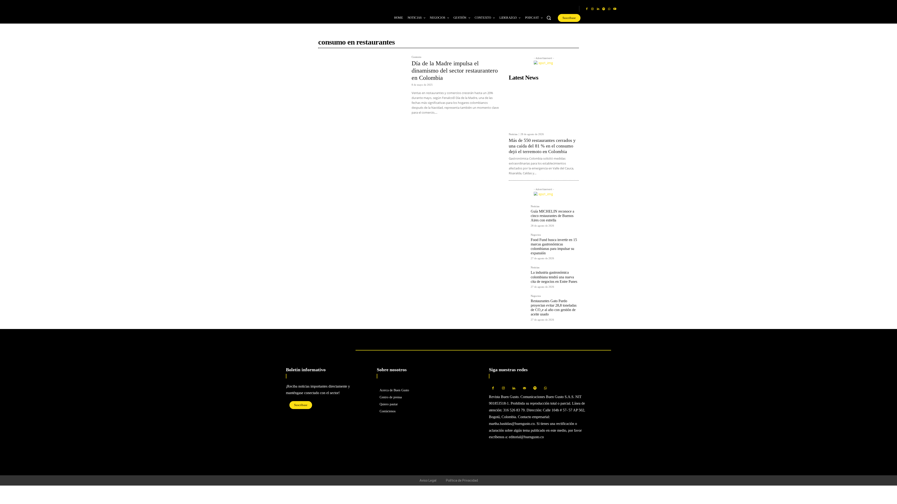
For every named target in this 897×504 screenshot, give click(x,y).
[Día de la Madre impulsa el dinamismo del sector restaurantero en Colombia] (362, 85)
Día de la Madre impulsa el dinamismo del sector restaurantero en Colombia (455, 70)
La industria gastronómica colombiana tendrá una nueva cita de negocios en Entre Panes (554, 276)
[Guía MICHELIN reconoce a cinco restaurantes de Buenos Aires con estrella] (518, 214)
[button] (548, 17)
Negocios (536, 235)
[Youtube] (615, 9)
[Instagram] (592, 9)
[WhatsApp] (609, 9)
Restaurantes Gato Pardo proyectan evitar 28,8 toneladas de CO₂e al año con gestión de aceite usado (554, 307)
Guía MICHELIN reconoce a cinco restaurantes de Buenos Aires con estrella (552, 215)
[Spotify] (603, 9)
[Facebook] (587, 9)
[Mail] (524, 388)
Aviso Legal (428, 480)
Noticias (513, 134)
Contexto (416, 57)
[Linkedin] (598, 9)
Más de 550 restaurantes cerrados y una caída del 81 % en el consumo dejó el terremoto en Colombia (542, 146)
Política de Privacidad (462, 480)
